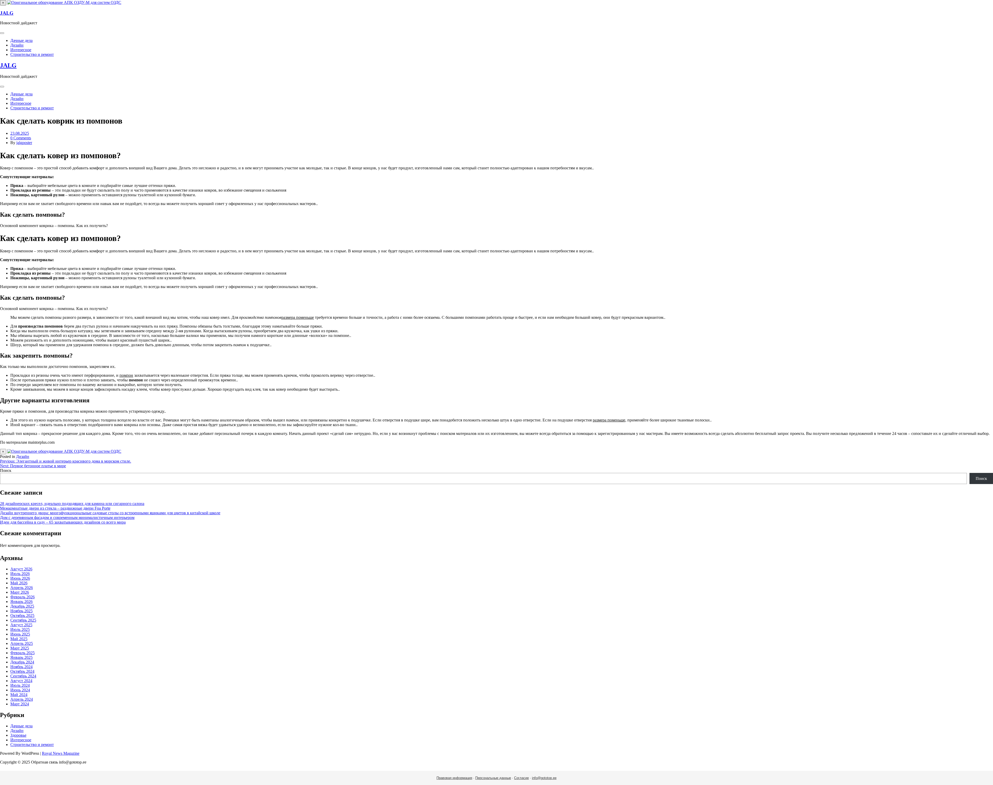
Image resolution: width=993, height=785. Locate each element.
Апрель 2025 (21, 643)
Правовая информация (454, 778)
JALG (6, 13)
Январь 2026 (21, 601)
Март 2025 (19, 648)
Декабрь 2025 (22, 606)
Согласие (521, 778)
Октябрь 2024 (22, 671)
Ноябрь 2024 (21, 667)
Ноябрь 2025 (21, 611)
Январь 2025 (21, 657)
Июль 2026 (20, 573)
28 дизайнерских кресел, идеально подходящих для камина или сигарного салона (72, 503)
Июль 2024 (20, 685)
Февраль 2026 (22, 597)
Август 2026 (21, 569)
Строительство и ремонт (32, 54)
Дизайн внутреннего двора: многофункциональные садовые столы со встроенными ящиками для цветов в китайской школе (110, 513)
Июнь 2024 (20, 690)
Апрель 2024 (21, 699)
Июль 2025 (20, 629)
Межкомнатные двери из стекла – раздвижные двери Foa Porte (55, 508)
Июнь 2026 (20, 578)
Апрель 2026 (21, 587)
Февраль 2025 (22, 653)
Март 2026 (19, 592)
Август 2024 (21, 680)
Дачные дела (21, 40)
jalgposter (24, 142)
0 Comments (20, 138)
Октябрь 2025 (22, 615)
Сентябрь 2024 (23, 676)
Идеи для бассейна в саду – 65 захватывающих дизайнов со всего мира (63, 522)
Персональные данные (493, 778)
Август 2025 (21, 625)
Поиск (5, 470)
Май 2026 (18, 583)
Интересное (20, 50)
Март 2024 (19, 704)
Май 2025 (18, 639)
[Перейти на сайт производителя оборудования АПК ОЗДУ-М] (64, 2)
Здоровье (18, 735)
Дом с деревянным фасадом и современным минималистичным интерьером (67, 517)
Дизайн (17, 45)
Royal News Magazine (60, 753)
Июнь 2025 (20, 634)
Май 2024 (18, 694)
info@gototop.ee (544, 778)
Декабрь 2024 (22, 662)
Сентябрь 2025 (23, 620)
